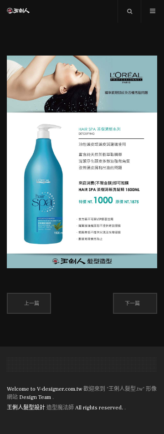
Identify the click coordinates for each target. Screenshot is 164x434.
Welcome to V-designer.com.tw (44, 389)
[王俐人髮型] (18, 11)
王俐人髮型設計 (26, 407)
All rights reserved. (99, 407)
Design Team (35, 397)
